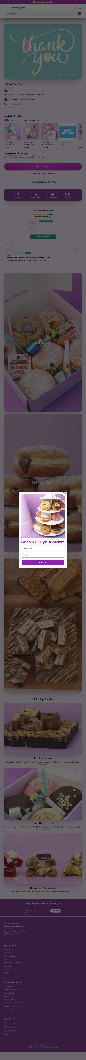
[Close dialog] (64, 494)
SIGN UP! (43, 562)
